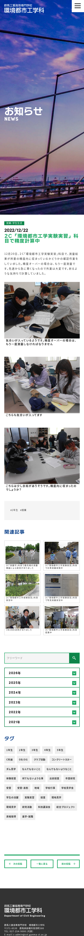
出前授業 (54, 778)
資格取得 (11, 816)
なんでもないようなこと (59, 769)
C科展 (9, 759)
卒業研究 (70, 778)
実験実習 (29, 797)
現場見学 (11, 807)
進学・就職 (27, 816)
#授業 (23, 510)
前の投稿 (66, 863)
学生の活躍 (12, 797)
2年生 (22, 750)
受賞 (8, 787)
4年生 (47, 750)
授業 (43, 797)
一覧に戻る (42, 863)
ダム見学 (11, 769)
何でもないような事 (32, 778)
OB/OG (23, 759)
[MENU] (78, 6)
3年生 (35, 750)
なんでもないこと (31, 769)
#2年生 (14, 510)
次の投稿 (17, 863)
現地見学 (56, 797)
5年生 (60, 750)
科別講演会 (44, 807)
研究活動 (27, 807)
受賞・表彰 (22, 787)
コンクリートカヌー (62, 759)
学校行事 (50, 787)
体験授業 (11, 778)
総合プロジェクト (65, 807)
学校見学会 (67, 787)
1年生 (9, 750)
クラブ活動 (39, 759)
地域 (36, 787)
